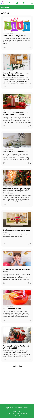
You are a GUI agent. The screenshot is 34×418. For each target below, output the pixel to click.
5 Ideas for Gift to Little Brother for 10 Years (17, 270)
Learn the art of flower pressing (15, 151)
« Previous (15, 366)
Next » (21, 366)
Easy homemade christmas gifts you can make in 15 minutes (15, 113)
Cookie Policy (17, 416)
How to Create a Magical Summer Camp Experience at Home (16, 74)
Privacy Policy (17, 411)
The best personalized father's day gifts (16, 231)
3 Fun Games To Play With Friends (16, 36)
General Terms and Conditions (17, 413)
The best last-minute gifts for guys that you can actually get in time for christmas (16, 191)
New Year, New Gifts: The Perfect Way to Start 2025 (16, 347)
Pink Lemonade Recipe (12, 309)
